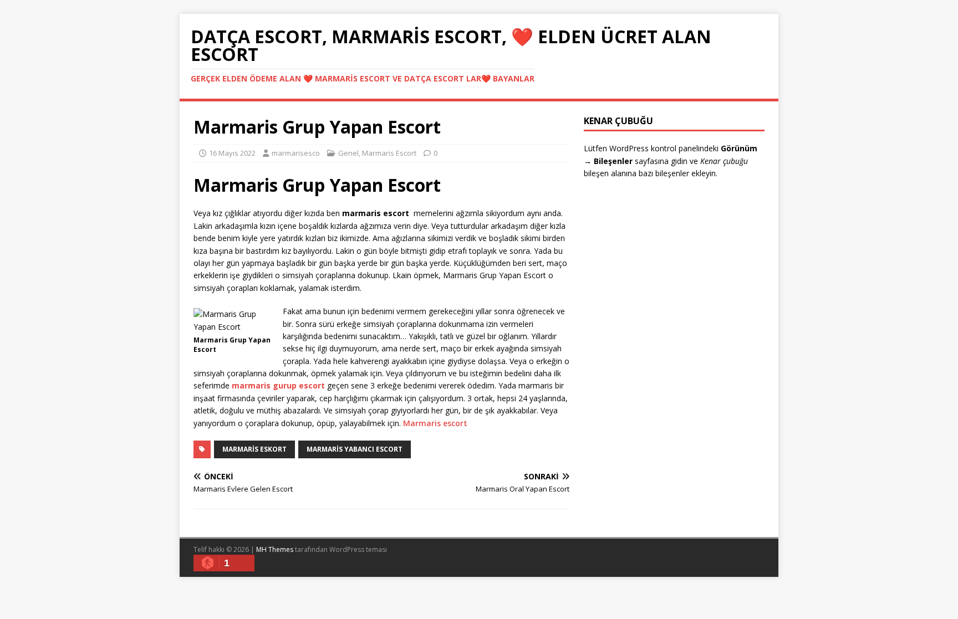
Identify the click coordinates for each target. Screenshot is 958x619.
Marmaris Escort (389, 153)
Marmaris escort (435, 423)
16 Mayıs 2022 (232, 153)
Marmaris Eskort (254, 449)
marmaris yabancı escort (354, 449)
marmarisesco (296, 153)
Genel (348, 153)
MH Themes (274, 549)
